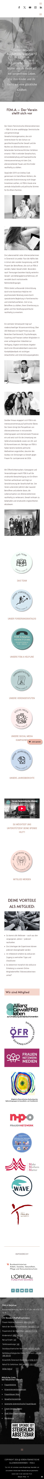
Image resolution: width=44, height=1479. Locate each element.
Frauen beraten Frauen (13, 1408)
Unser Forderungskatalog (22, 618)
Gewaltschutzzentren (13, 1399)
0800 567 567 (18, 1335)
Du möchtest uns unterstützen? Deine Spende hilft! (22, 828)
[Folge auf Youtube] (30, 7)
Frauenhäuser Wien (12, 1394)
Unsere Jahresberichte (22, 778)
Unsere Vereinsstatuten (22, 698)
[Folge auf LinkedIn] (41, 7)
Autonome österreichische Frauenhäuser (20, 1404)
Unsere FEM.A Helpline (22, 656)
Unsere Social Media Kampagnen (22, 738)
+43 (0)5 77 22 (33, 1326)
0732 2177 (34, 1360)
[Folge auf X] (24, 7)
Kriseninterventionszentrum (15, 1389)
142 (18, 1344)
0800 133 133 (30, 1364)
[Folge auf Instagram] (35, 7)
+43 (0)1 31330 (34, 1348)
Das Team (22, 580)
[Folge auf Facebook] (19, 7)
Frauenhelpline (10, 1385)
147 (14, 1340)
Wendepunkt (9, 1418)
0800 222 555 (29, 1322)
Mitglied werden (22, 879)
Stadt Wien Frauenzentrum (15, 1413)
